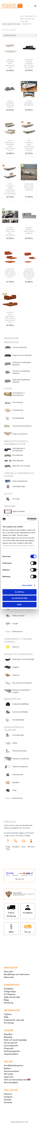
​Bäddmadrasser (17, 798)
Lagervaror (15, 647)
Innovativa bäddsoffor (19, 347)
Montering (8, 1003)
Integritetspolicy (11, 1054)
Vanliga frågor (10, 992)
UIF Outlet (15, 499)
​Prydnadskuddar (17, 774)
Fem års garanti (10, 1043)
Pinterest (8, 1094)
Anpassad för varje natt (14, 1020)
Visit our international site (15, 1080)
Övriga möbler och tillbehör (28, 19)
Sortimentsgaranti (12, 1051)
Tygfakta (7, 1014)
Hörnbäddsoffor (17, 455)
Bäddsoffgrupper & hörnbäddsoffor (18, 450)
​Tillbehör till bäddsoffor (20, 767)
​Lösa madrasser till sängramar (22, 683)
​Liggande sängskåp (18, 511)
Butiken (7, 1069)
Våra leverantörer (11, 1071)
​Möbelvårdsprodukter (19, 751)
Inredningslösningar (18, 486)
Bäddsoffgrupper (18, 460)
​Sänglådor (15, 667)
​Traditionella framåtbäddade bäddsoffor (21, 364)
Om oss (27, 932)
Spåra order (9, 977)
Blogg (6, 1000)
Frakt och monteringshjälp (15, 1040)
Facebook (8, 1103)
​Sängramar (16, 675)
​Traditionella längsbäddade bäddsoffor (21, 381)
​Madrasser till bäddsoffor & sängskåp (21, 691)
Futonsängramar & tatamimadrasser (18, 394)
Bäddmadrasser (17, 631)
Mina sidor (8, 972)
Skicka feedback (11, 1083)
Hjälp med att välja (12, 997)
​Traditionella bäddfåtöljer (20, 704)
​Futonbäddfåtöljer (18, 720)
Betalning (19, 879)
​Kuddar (14, 743)
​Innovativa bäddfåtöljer (20, 712)
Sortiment (29, 16)
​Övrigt (14, 790)
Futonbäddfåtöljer (18, 418)
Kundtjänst (15, 847)
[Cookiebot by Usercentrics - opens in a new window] (28, 519)
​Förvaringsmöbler (18, 735)
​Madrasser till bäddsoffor (20, 759)
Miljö (6, 1017)
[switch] (33, 563)
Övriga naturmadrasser (20, 434)
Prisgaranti (8, 1048)
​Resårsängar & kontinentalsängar (23, 659)
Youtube (7, 1100)
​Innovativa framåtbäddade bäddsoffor (21, 372)
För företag (9, 1023)
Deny (19, 604)
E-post (23, 847)
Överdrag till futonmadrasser (22, 426)
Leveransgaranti (11, 1046)
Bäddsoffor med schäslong (21, 466)
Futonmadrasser (17, 402)
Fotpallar (15, 623)
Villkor (11, 932)
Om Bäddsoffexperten (13, 1066)
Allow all (19, 592)
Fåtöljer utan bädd (18, 616)
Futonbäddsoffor (18, 410)
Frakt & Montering (11, 914)
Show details (27, 585)
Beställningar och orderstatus (16, 974)
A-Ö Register (9, 994)
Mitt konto (31, 847)
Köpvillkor (8, 1034)
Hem (22, 16)
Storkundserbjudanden (20, 481)
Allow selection (19, 598)
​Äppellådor (16, 782)
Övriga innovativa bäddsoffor (22, 355)
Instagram (8, 1097)
